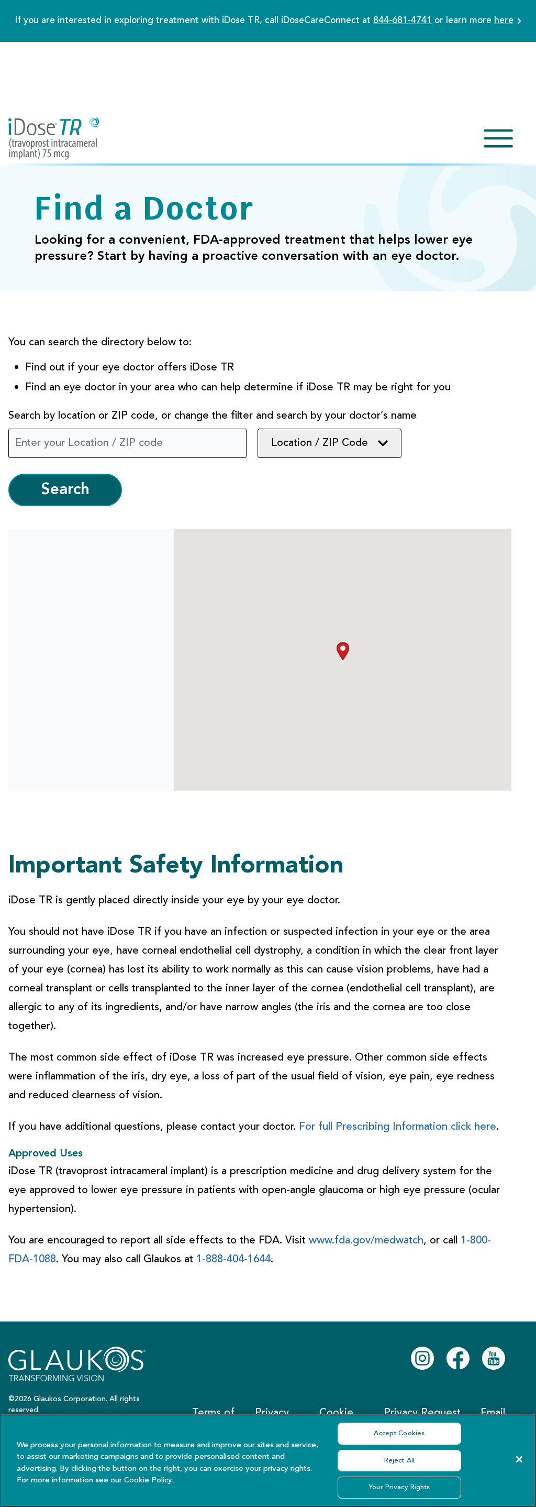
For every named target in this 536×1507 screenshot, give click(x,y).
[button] (342, 651)
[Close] (519, 1459)
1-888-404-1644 (233, 1259)
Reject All (399, 1460)
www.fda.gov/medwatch (366, 1241)
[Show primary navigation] (498, 139)
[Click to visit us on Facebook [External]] (458, 1358)
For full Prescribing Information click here (397, 1127)
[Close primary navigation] (498, 138)
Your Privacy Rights (399, 1487)
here (503, 20)
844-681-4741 (402, 20)
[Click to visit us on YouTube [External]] (493, 1358)
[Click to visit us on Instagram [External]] (422, 1358)
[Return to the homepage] (53, 138)
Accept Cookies (399, 1433)
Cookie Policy (148, 1480)
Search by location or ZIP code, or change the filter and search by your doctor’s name (212, 416)
